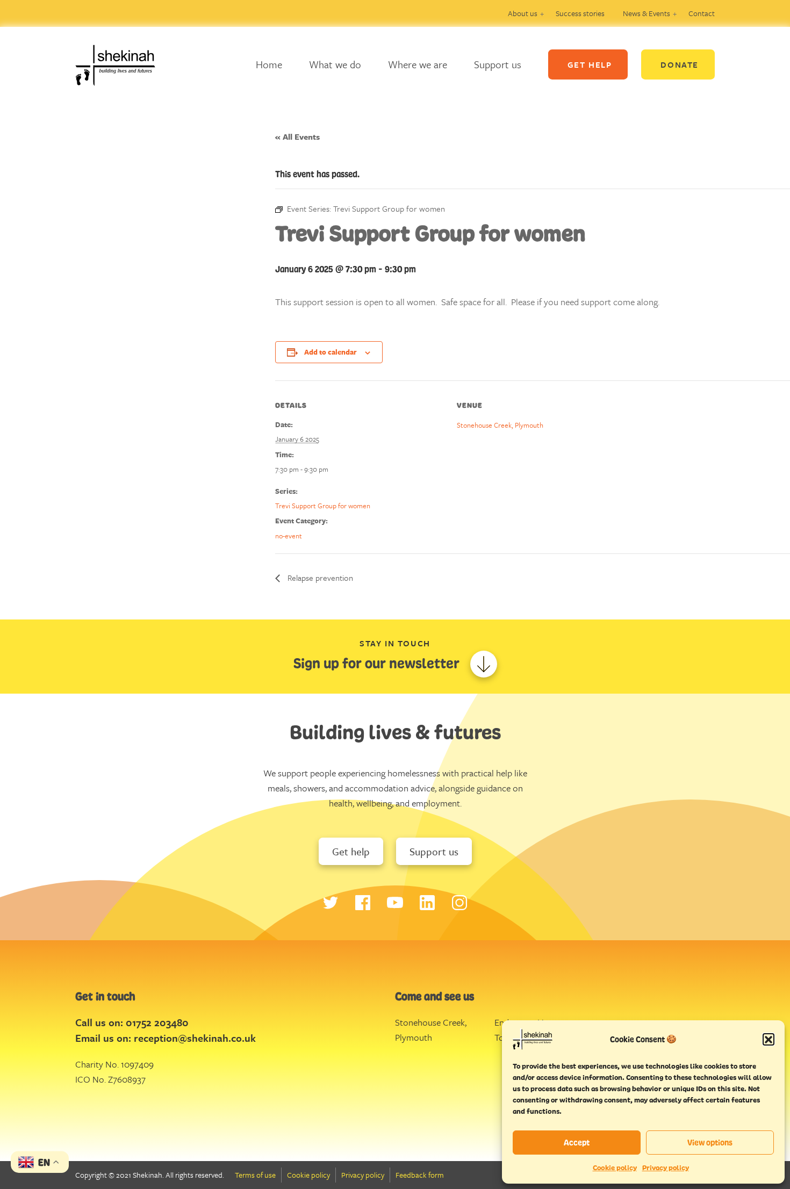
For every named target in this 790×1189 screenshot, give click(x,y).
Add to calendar (330, 352)
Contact (701, 13)
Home (269, 64)
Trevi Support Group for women (322, 505)
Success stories (580, 13)
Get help (351, 851)
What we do (335, 64)
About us (522, 13)
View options (709, 1142)
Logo (124, 64)
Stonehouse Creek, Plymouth (500, 425)
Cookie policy (615, 1167)
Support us (497, 64)
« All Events (297, 136)
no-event (288, 535)
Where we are (417, 64)
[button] (768, 1039)
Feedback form (420, 1174)
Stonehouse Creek (430, 1022)
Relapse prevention (319, 577)
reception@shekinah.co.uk (195, 1038)
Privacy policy (665, 1167)
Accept (577, 1142)
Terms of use (255, 1174)
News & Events (646, 13)
